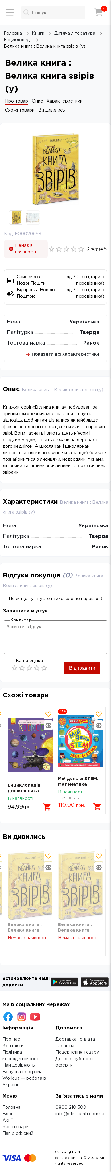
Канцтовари (15, 1127)
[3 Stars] (29, 668)
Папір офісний (17, 1133)
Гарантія (65, 1046)
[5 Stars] (44, 668)
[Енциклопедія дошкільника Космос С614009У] (30, 744)
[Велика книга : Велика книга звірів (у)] (30, 885)
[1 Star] (14, 668)
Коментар (20, 620)
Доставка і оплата (75, 1039)
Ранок (91, 343)
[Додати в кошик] (47, 807)
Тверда (89, 332)
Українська (84, 322)
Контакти (12, 1046)
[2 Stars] (22, 668)
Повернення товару (77, 1052)
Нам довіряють (18, 1065)
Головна (11, 1107)
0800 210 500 (71, 1107)
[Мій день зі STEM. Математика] (80, 741)
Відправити (82, 668)
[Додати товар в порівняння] (48, 725)
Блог (7, 1114)
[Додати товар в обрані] (48, 714)
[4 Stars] (36, 668)
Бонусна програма (22, 1072)
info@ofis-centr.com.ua (80, 1114)
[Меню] (9, 12)
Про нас (11, 1039)
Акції (7, 1120)
